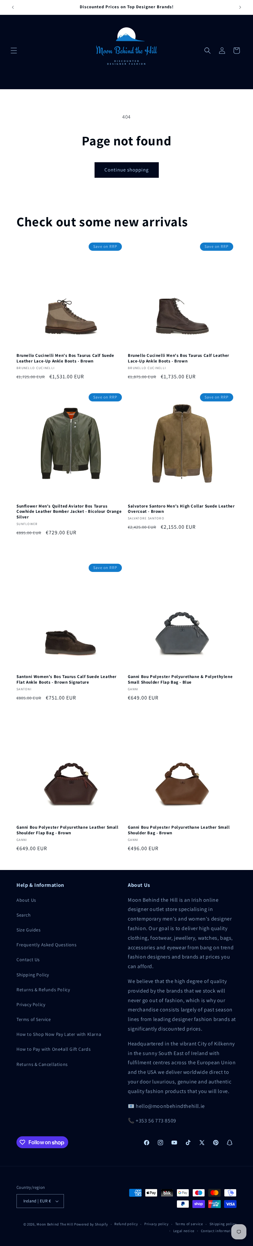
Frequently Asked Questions (46, 945)
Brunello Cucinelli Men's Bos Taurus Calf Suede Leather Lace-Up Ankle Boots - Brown (65, 358)
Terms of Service (33, 1019)
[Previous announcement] (13, 7)
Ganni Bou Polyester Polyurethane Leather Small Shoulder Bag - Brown (179, 830)
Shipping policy (223, 1224)
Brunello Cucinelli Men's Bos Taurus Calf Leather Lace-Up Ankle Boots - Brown (178, 358)
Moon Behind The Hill (55, 1224)
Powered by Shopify (91, 1224)
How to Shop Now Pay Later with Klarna (58, 1034)
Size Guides (28, 930)
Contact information (219, 1230)
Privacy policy (156, 1224)
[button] (14, 50)
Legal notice (183, 1230)
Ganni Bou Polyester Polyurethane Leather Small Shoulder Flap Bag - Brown (67, 830)
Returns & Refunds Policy (43, 990)
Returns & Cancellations (42, 1064)
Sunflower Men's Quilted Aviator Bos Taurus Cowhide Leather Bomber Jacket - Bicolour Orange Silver (69, 512)
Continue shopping (126, 170)
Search (23, 915)
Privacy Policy (30, 1004)
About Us (26, 900)
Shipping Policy (32, 975)
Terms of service (189, 1224)
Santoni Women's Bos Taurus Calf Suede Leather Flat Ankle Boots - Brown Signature (66, 679)
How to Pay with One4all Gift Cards (53, 1049)
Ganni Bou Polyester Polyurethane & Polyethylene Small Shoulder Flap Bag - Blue (180, 679)
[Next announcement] (240, 7)
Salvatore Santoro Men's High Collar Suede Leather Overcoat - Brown (181, 509)
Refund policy (126, 1224)
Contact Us (28, 960)
